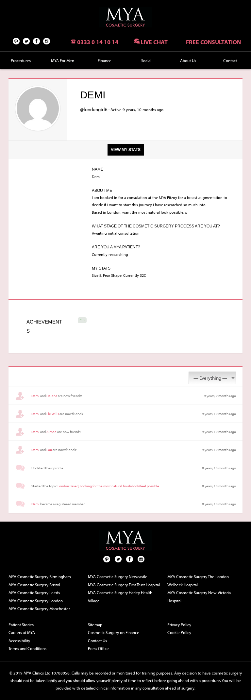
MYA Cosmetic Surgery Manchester (39, 608)
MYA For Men (62, 60)
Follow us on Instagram (46, 40)
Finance (104, 60)
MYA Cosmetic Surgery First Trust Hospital (124, 584)
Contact (230, 60)
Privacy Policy (179, 624)
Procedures (21, 60)
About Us (188, 60)
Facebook (36, 40)
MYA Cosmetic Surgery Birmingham (39, 576)
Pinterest (16, 40)
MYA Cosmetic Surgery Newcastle (117, 576)
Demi (35, 395)
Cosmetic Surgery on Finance (113, 632)
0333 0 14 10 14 (97, 42)
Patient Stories (21, 624)
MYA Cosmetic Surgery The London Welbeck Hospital (198, 580)
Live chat (154, 42)
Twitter (26, 40)
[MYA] (125, 17)
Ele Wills (52, 413)
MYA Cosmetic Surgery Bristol (34, 584)
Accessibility (19, 640)
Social (146, 60)
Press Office (98, 648)
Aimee (51, 431)
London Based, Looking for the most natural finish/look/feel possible (108, 486)
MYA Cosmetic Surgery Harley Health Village (120, 596)
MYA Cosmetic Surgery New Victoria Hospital (199, 596)
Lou (49, 449)
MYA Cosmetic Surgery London (35, 600)
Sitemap (95, 624)
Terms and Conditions (27, 648)
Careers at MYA (21, 632)
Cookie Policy (179, 632)
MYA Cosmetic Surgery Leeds (34, 592)
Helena (51, 395)
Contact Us (97, 640)
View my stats (126, 149)
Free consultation (213, 42)
